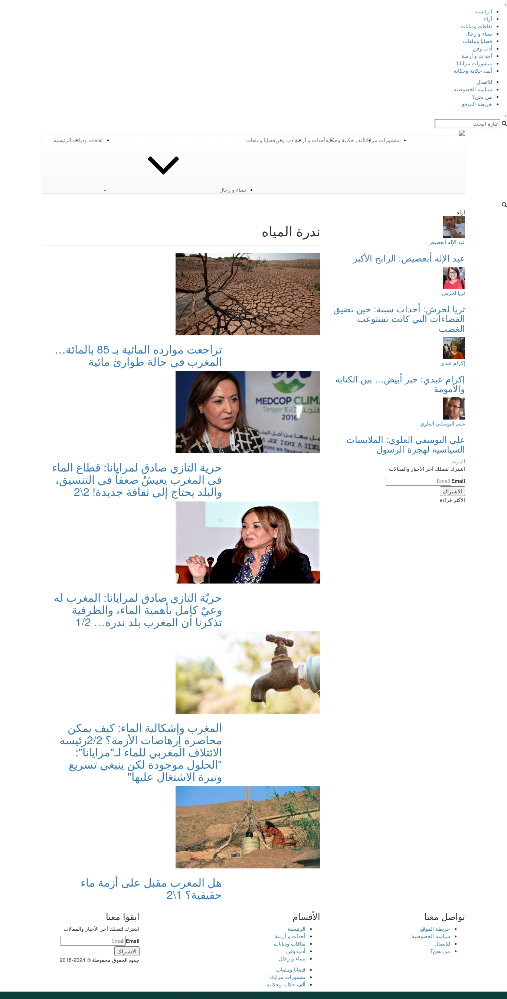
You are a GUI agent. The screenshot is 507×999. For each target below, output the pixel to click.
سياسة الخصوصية (473, 89)
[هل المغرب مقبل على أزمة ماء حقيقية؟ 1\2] (248, 826)
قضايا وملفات (477, 41)
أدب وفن (482, 48)
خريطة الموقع (477, 104)
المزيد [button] (458, 461)
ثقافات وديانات (476, 26)
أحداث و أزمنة (476, 55)
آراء (488, 18)
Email (458, 480)
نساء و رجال (478, 33)
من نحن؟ (482, 96)
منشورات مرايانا (474, 63)
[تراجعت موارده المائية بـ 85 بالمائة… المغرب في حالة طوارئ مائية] (248, 293)
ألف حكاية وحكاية (473, 70)
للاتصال (484, 81)
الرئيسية (483, 11)
